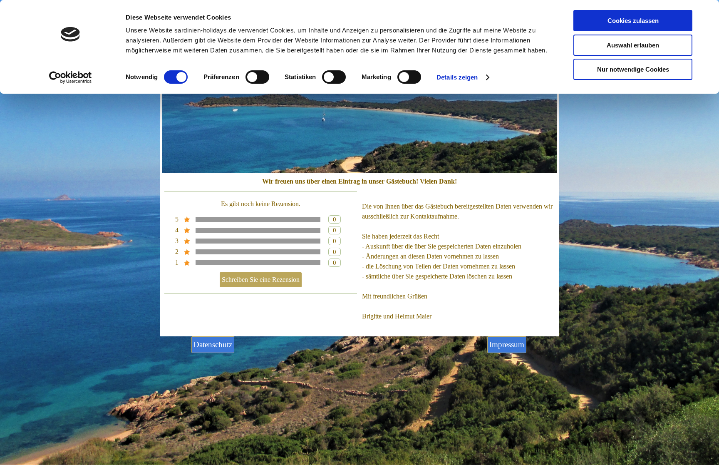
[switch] (257, 77)
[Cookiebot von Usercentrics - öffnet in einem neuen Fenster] (70, 77)
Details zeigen (457, 77)
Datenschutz (212, 344)
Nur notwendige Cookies (633, 69)
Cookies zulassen (633, 20)
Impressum (506, 344)
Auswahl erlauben (633, 45)
